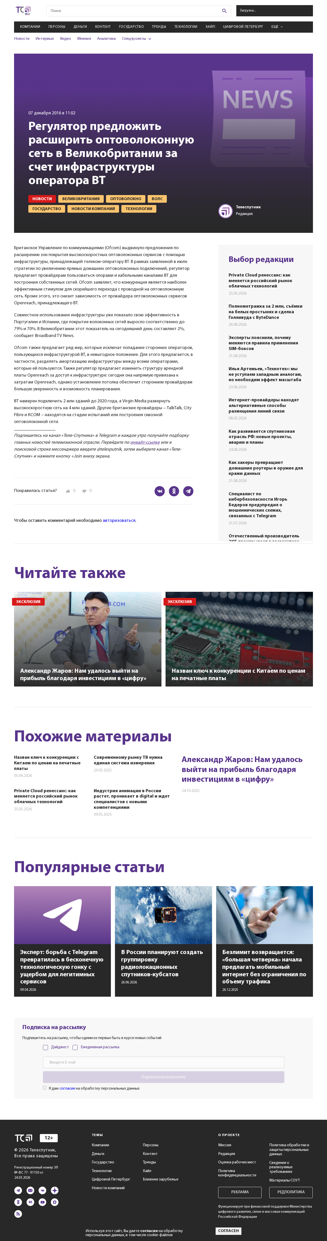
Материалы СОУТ (284, 1180)
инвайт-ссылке (145, 442)
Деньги (80, 27)
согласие (67, 1089)
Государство (131, 27)
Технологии (185, 27)
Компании (30, 27)
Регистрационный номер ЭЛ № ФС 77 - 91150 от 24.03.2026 (36, 1173)
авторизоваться (119, 521)
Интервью (45, 39)
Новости (21, 39)
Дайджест (60, 1047)
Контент (103, 27)
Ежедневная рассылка (100, 1047)
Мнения (84, 39)
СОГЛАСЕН (228, 1231)
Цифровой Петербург (243, 27)
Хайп (210, 27)
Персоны (57, 27)
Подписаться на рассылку (163, 1077)
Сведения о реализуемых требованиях (281, 1167)
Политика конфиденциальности (237, 1173)
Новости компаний (108, 1188)
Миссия (224, 1145)
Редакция (226, 1154)
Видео (65, 39)
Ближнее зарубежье (160, 1179)
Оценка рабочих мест (237, 1162)
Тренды (159, 27)
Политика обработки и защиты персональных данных (289, 1149)
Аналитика (106, 39)
